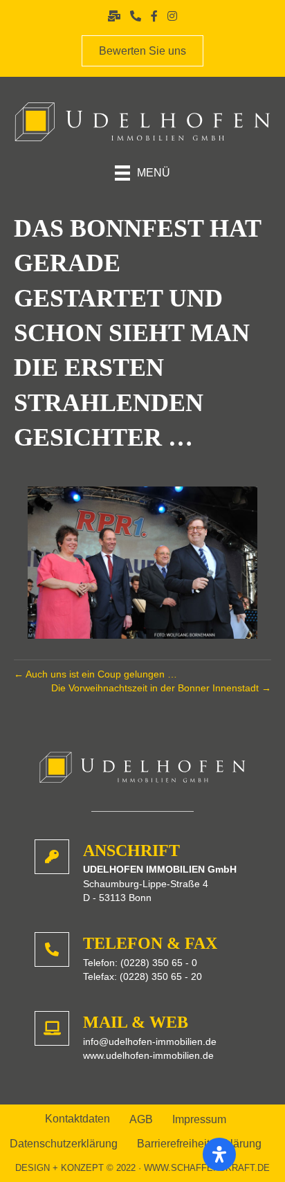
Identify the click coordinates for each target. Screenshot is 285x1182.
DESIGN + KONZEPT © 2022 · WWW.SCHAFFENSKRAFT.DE (142, 1168)
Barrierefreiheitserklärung (199, 1143)
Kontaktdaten (77, 1119)
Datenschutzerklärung (64, 1143)
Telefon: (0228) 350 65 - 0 (140, 962)
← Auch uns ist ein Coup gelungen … (95, 674)
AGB (141, 1119)
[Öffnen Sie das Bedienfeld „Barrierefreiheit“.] (219, 1154)
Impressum (199, 1119)
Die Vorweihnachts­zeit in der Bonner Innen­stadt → (161, 687)
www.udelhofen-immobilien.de (148, 1055)
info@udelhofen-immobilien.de (150, 1041)
